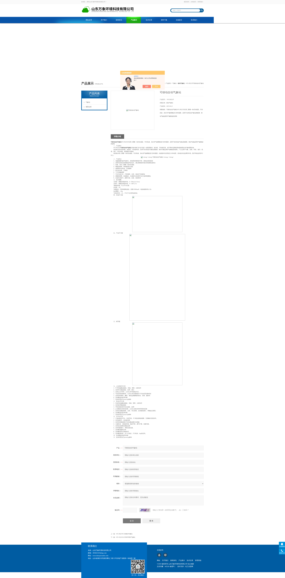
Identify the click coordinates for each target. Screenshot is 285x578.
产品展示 (134, 20)
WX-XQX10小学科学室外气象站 (125, 537)
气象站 (174, 83)
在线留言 (193, 2)
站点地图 (191, 564)
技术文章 (149, 20)
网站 (158, 560)
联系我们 (200, 2)
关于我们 (104, 20)
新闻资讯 (119, 20)
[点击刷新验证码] (144, 510)
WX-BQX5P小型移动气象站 (124, 534)
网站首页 (89, 20)
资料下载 (164, 20)
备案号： (173, 566)
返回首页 (186, 2)
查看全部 (89, 107)
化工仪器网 (189, 566)
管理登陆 (198, 560)
